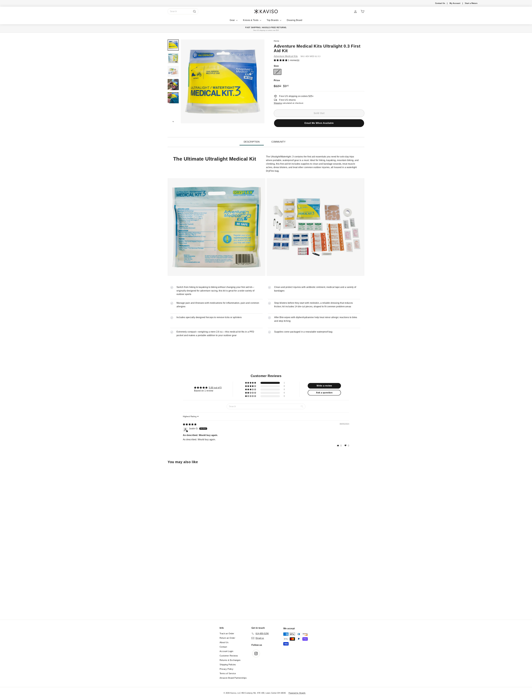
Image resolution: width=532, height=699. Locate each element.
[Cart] (362, 11)
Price (277, 80)
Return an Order (227, 638)
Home (276, 41)
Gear (232, 20)
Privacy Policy (226, 669)
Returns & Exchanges (230, 660)
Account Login (226, 651)
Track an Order (227, 633)
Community (278, 142)
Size (276, 65)
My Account (455, 3)
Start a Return (471, 3)
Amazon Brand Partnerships (233, 678)
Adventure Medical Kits (286, 56)
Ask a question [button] (324, 392)
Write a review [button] (324, 386)
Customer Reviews (229, 655)
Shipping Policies (228, 664)
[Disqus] (266, 582)
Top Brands (273, 20)
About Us (224, 642)
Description (252, 142)
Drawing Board (294, 20)
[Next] (173, 120)
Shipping (278, 103)
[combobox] (183, 11)
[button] (281, 60)
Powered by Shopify (297, 693)
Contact (223, 647)
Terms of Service (228, 673)
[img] (189, 424)
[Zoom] (222, 81)
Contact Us (440, 3)
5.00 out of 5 (215, 387)
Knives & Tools (251, 20)
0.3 (277, 72)
